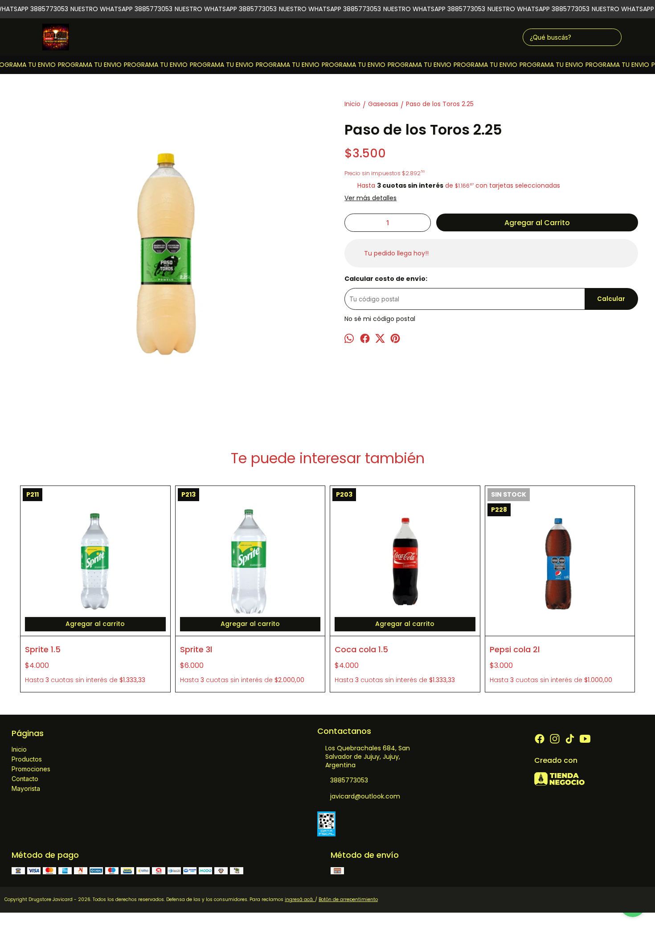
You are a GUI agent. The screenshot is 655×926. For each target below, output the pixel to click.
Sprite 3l (196, 649)
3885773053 (349, 780)
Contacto (25, 778)
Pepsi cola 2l (515, 649)
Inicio (19, 749)
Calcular (611, 299)
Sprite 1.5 (43, 649)
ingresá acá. (300, 899)
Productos (27, 759)
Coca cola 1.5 (361, 649)
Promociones (31, 769)
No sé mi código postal (379, 318)
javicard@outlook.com (365, 796)
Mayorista (26, 788)
